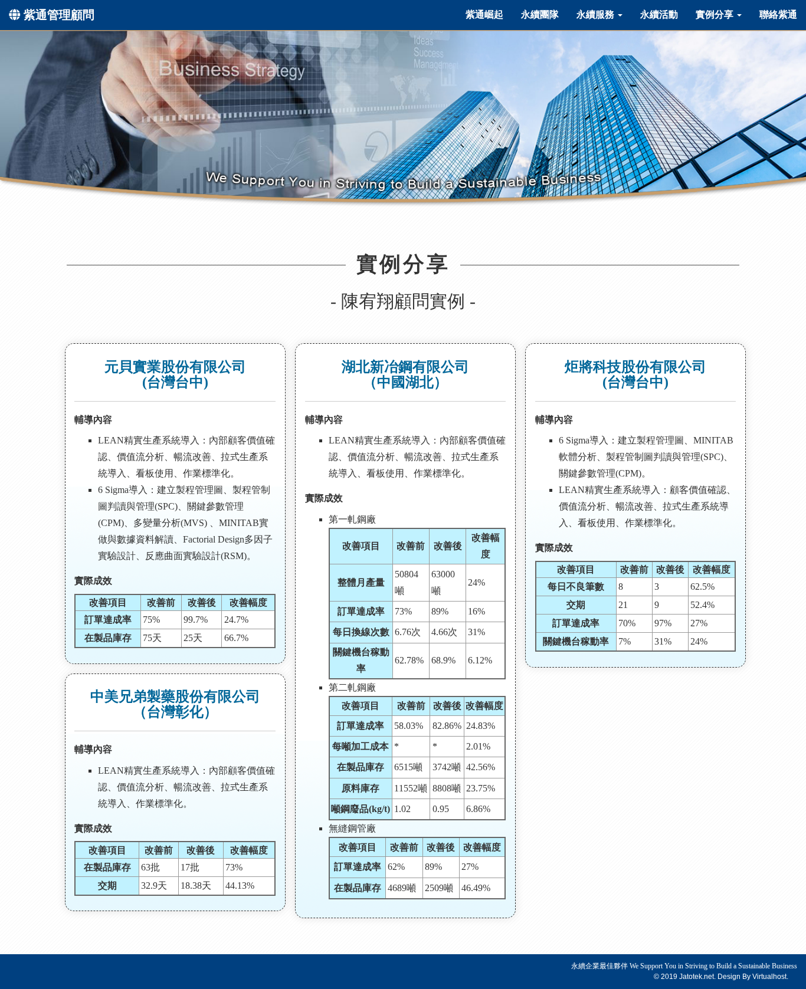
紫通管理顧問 (57, 15)
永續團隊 (540, 14)
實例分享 (716, 14)
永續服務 (596, 14)
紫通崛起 (484, 14)
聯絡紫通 (778, 14)
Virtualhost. (770, 976)
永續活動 (659, 14)
